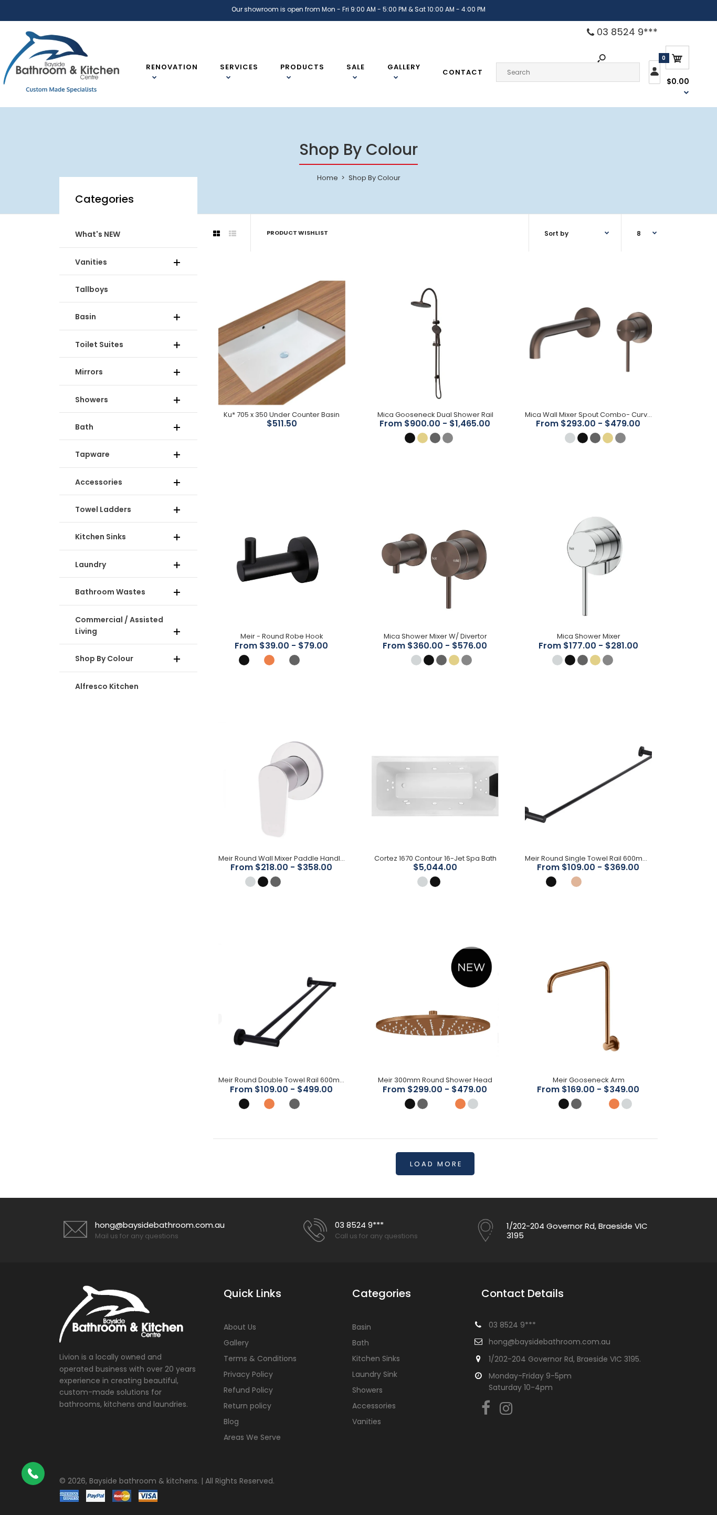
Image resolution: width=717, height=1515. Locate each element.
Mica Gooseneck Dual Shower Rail (435, 415)
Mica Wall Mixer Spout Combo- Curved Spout (601, 415)
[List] (232, 233)
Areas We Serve (252, 1437)
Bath (360, 1343)
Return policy (247, 1406)
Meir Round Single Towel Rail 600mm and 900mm (608, 858)
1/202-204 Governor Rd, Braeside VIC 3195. (565, 1359)
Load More (436, 1164)
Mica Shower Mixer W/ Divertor (435, 636)
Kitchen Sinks (376, 1358)
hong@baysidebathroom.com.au (160, 1224)
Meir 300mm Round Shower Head (435, 1080)
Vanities (366, 1421)
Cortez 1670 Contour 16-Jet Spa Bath (435, 858)
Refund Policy (248, 1390)
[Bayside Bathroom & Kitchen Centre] (74, 92)
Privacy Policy (248, 1374)
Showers (367, 1390)
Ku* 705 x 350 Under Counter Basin (282, 415)
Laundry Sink (374, 1374)
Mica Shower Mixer (588, 636)
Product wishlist (297, 232)
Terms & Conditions (260, 1358)
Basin (361, 1327)
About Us (240, 1327)
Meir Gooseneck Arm (589, 1080)
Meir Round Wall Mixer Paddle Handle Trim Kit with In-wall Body (323, 858)
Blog (231, 1421)
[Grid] (216, 233)
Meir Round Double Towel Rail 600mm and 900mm (303, 1080)
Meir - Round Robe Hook (281, 636)
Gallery (236, 1343)
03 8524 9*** (626, 32)
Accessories (374, 1406)
